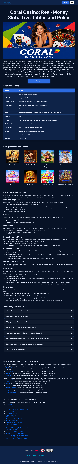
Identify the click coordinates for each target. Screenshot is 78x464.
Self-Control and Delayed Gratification (17, 435)
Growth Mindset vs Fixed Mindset (15, 433)
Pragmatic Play (10, 380)
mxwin (51, 455)
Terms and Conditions (31, 455)
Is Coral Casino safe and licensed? (17, 311)
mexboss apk (9, 404)
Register (65, 2)
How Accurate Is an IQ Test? (14, 418)
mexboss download (11, 406)
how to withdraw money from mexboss (17, 409)
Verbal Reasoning (11, 426)
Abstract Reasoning (11, 429)
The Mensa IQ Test (11, 415)
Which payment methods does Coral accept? (21, 327)
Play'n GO (8, 385)
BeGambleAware (10, 371)
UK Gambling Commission (13, 368)
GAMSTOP (9, 375)
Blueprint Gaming (11, 392)
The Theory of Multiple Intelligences (16, 431)
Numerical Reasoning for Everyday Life (17, 428)
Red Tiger (8, 391)
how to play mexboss (12, 411)
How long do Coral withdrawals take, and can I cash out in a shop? (27, 338)
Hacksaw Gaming (11, 387)
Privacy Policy (43, 455)
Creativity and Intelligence (13, 437)
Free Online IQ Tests (11, 413)
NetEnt (8, 383)
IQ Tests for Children (12, 417)
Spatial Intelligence (11, 424)
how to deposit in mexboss (13, 408)
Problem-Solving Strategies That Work (17, 438)
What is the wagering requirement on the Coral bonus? (24, 333)
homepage (42, 275)
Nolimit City (9, 389)
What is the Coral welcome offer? (17, 316)
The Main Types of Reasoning (14, 422)
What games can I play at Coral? (16, 322)
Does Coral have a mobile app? (16, 349)
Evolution (8, 381)
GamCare (8, 373)
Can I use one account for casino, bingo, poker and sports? (25, 344)
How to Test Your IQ (12, 420)
